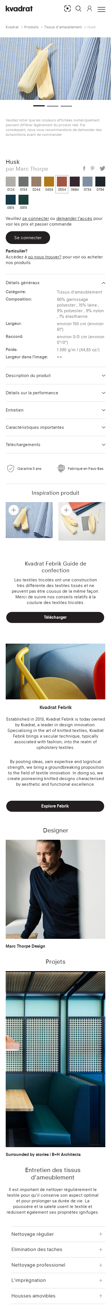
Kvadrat (12, 27)
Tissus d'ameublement (63, 27)
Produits (31, 27)
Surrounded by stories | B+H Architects (43, 1154)
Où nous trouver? (44, 256)
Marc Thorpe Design (25, 946)
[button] (78, 8)
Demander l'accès (74, 218)
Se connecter (35, 218)
